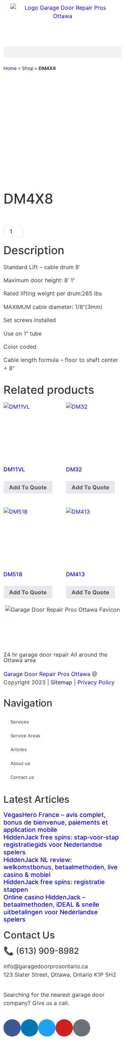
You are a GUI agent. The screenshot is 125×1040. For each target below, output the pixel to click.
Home (10, 68)
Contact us (22, 777)
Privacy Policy (96, 682)
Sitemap (61, 682)
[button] (62, 52)
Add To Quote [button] (28, 487)
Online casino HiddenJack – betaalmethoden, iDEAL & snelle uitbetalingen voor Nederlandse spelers (51, 908)
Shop (27, 68)
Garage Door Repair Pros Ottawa (46, 673)
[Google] (81, 1028)
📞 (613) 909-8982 (41, 951)
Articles (18, 749)
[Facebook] (12, 1028)
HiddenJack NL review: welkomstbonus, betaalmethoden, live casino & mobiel (60, 867)
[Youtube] (64, 1028)
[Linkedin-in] (29, 1028)
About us (20, 763)
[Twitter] (47, 1028)
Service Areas (25, 735)
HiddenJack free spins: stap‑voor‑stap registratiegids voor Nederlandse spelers (61, 845)
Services (19, 722)
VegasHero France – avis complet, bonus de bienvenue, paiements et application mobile (55, 822)
